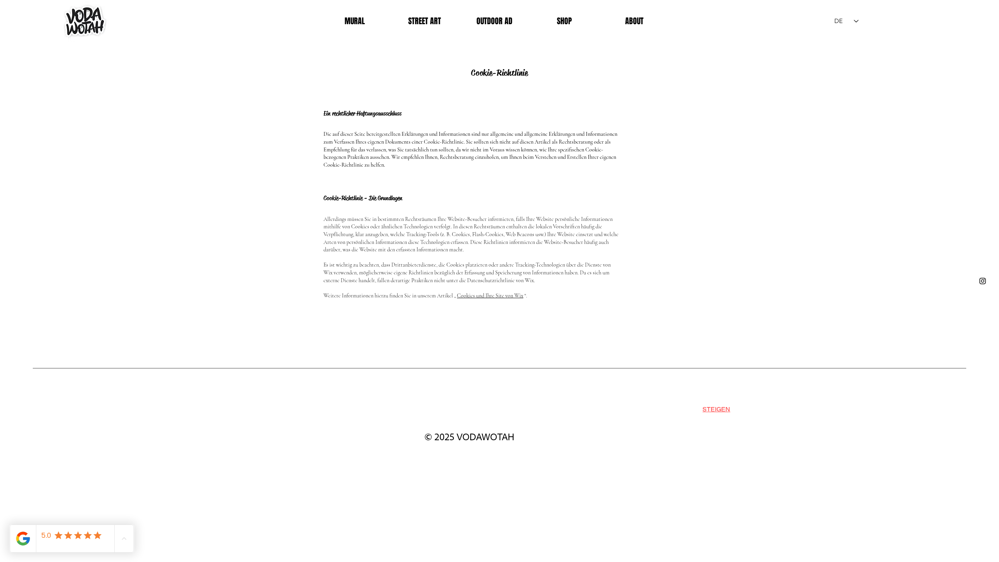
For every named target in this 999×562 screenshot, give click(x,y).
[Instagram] (982, 281)
